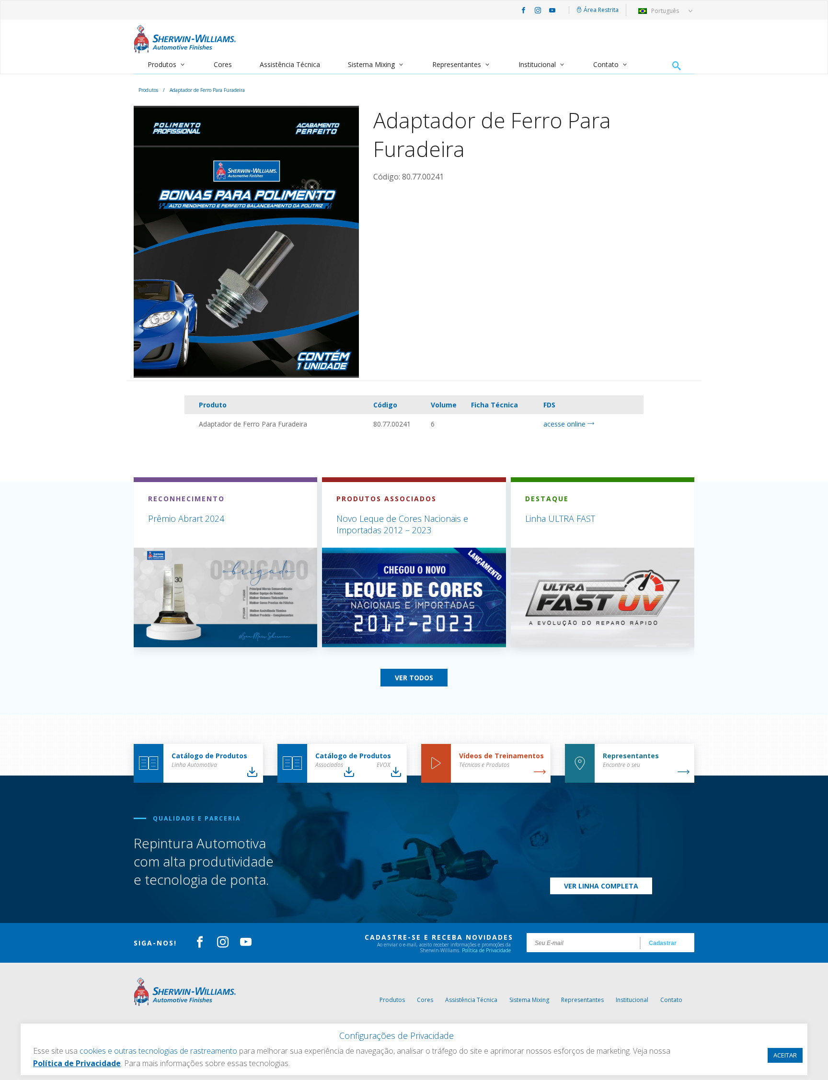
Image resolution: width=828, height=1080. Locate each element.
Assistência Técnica (290, 64)
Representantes (456, 64)
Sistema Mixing (371, 64)
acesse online (565, 423)
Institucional (537, 64)
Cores (223, 64)
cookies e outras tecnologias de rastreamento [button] (158, 1051)
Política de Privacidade (486, 950)
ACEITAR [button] (785, 1055)
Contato (606, 64)
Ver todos (414, 677)
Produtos (162, 64)
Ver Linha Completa (601, 885)
